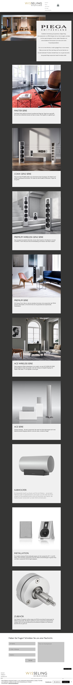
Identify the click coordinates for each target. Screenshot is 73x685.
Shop (46, 4)
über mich (47, 6)
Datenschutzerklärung (13, 683)
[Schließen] (71, 682)
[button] (58, 5)
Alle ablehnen (57, 682)
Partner (46, 2)
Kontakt (46, 8)
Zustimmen (65, 682)
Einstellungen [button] (48, 682)
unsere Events (48, 10)
